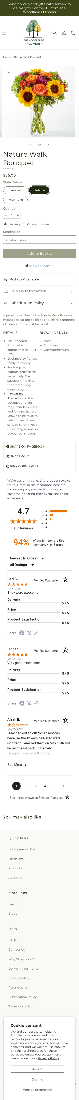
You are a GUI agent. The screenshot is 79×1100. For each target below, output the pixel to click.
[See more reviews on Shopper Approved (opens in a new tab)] (36, 633)
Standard (15, 190)
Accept (37, 1069)
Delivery (14, 224)
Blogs (12, 913)
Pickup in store (38, 224)
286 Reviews (26, 528)
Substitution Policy (22, 997)
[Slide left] (30, 145)
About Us (15, 878)
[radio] (57, 511)
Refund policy (18, 987)
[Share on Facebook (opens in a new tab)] (21, 633)
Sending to (18, 232)
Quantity (10, 208)
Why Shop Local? (21, 959)
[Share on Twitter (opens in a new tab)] (29, 633)
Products (15, 868)
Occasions (16, 859)
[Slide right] (49, 145)
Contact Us (16, 949)
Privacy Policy (48, 1058)
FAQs (12, 940)
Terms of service (20, 1006)
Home (7, 57)
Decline (37, 1079)
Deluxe (39, 190)
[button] (54, 32)
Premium (15, 200)
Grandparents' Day (22, 849)
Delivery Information (23, 968)
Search (13, 904)
